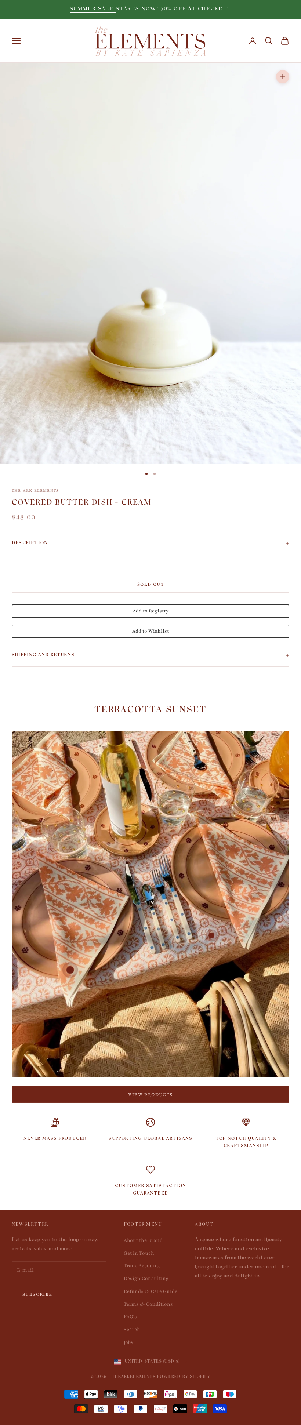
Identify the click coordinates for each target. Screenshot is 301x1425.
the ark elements (35, 490)
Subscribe (37, 1294)
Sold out (150, 584)
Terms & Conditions (148, 1304)
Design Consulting (146, 1278)
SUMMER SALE (93, 9)
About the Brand (143, 1240)
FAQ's (130, 1316)
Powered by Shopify (183, 1377)
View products (150, 1095)
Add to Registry (150, 611)
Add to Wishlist (150, 631)
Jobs (128, 1342)
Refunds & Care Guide (150, 1291)
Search (132, 1329)
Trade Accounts (142, 1265)
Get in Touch (139, 1253)
